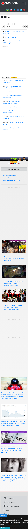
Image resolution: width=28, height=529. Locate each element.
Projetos (7, 510)
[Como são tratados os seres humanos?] (14, 246)
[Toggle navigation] (23, 3)
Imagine (11, 92)
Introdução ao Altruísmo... (10, 178)
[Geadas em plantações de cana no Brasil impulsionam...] (14, 411)
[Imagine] (14, 465)
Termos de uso (10, 502)
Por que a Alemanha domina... (12, 180)
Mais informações (5, 527)
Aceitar (3, 515)
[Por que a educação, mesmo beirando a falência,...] (14, 437)
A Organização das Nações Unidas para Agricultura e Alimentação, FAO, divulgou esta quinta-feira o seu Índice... (13, 423)
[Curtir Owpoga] (18, 10)
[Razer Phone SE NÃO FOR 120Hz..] (14, 271)
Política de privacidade (12, 506)
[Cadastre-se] (14, 159)
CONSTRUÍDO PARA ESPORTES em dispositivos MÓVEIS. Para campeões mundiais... (13, 283)
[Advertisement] (14, 61)
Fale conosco (10, 498)
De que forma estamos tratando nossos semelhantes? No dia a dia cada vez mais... (14, 258)
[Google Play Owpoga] (15, 10)
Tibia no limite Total (10, 37)
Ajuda (7, 514)
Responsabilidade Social (16, 107)
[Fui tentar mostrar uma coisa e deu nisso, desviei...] (14, 383)
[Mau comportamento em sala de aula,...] (14, 295)
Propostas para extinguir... (10, 175)
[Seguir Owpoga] (21, 10)
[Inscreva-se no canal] (24, 10)
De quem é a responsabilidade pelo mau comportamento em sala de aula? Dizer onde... (13, 307)
